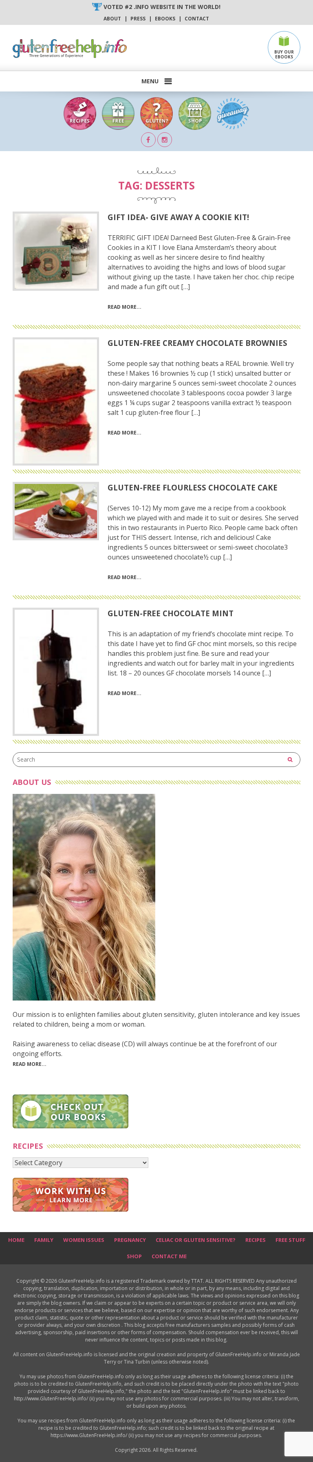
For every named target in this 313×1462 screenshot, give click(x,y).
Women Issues (83, 1240)
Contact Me (169, 1256)
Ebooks (165, 18)
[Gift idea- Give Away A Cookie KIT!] (56, 251)
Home (16, 1240)
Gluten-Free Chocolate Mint (171, 613)
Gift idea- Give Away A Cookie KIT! (178, 217)
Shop (134, 1256)
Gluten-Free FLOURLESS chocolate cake (193, 487)
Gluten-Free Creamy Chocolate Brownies (197, 343)
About (112, 18)
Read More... (29, 1064)
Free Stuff (290, 1240)
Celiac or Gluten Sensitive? (196, 1240)
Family (43, 1240)
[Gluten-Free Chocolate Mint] (56, 672)
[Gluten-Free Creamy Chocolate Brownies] (56, 401)
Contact (197, 18)
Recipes (255, 1240)
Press (137, 18)
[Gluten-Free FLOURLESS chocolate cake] (56, 511)
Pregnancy (130, 1240)
